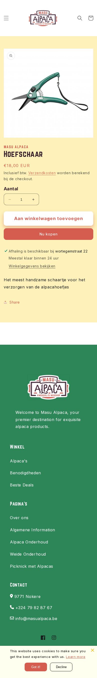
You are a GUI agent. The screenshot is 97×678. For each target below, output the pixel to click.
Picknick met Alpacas (31, 566)
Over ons (19, 517)
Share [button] (14, 302)
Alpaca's (19, 460)
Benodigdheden (25, 472)
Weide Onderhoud (28, 554)
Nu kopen (48, 234)
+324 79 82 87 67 (33, 607)
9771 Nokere (27, 596)
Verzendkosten (42, 173)
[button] (6, 18)
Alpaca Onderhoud (29, 541)
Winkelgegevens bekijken (32, 266)
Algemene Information (32, 529)
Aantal (11, 188)
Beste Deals (22, 484)
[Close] (92, 650)
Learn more (75, 657)
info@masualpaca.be (36, 618)
